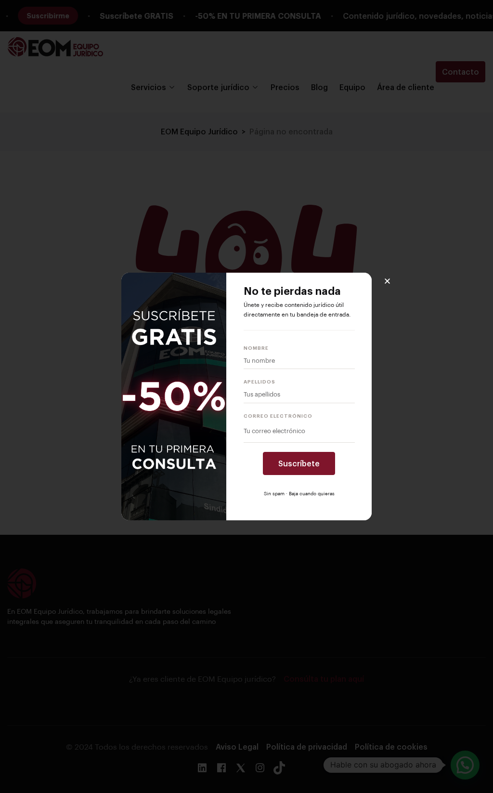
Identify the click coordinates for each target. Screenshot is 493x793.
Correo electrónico (278, 416)
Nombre (256, 348)
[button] (387, 281)
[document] (246, 396)
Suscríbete (299, 463)
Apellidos (259, 381)
